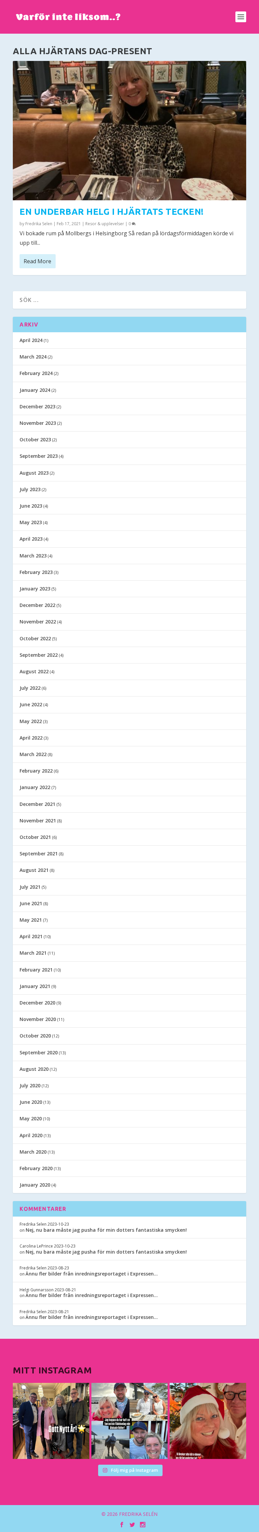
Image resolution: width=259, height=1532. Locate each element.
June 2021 (31, 903)
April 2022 (31, 738)
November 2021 (38, 820)
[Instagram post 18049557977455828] (208, 1421)
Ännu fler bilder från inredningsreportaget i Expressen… (92, 1273)
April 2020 (31, 1135)
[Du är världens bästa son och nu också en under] (129, 1421)
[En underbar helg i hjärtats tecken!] (129, 130)
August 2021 (34, 870)
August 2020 (34, 1069)
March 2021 (33, 953)
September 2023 (39, 456)
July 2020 (30, 1085)
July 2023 (30, 489)
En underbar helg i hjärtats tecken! (112, 211)
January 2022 (35, 787)
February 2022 (36, 771)
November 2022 (38, 621)
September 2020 (39, 1052)
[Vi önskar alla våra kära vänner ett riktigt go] (51, 1421)
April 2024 (31, 340)
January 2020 (35, 1185)
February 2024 (36, 373)
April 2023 (31, 539)
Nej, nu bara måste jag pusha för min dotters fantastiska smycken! (106, 1230)
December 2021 (37, 804)
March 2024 (33, 356)
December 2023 (37, 406)
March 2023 (33, 555)
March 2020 (33, 1152)
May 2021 (31, 920)
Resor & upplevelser (104, 224)
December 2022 (37, 605)
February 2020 (36, 1168)
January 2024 (35, 390)
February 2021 (36, 969)
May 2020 (31, 1118)
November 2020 (38, 1019)
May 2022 (31, 721)
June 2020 (31, 1102)
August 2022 (34, 671)
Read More (37, 261)
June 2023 (31, 506)
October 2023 (35, 439)
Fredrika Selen (38, 224)
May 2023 (31, 522)
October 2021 (35, 837)
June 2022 (31, 704)
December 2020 (37, 1002)
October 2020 (35, 1035)
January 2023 (35, 588)
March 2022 (33, 754)
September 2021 (39, 853)
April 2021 (31, 936)
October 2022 (35, 638)
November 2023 (38, 423)
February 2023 (36, 572)
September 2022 (39, 655)
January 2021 (35, 986)
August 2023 (34, 473)
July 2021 (30, 887)
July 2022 (30, 688)
